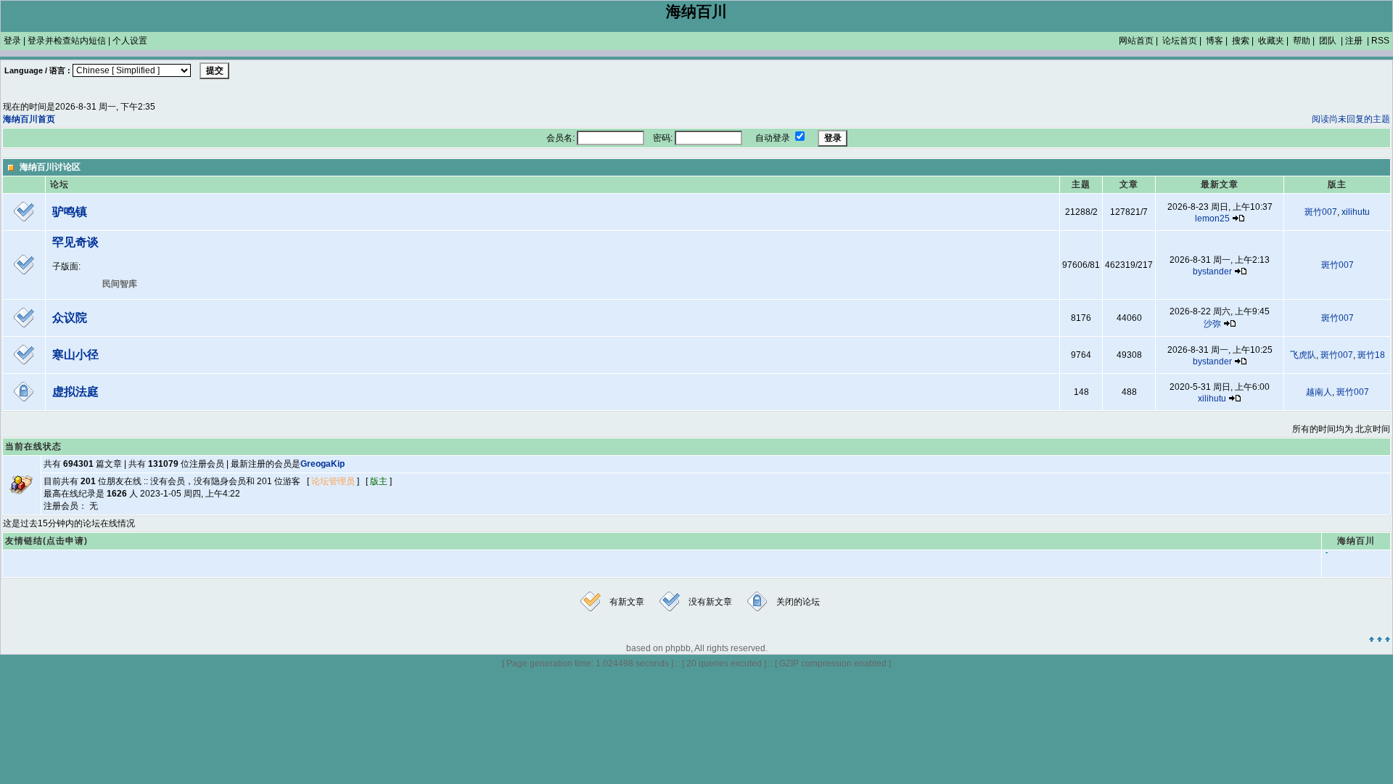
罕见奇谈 (75, 242)
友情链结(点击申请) (46, 541)
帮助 (1301, 41)
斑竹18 (1371, 355)
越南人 (1319, 392)
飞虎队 (1303, 355)
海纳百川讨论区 (50, 167)
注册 (1354, 41)
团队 (1327, 41)
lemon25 (1212, 218)
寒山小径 (75, 354)
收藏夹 (1271, 41)
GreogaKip (322, 464)
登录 (12, 41)
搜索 (1240, 41)
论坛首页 (1179, 41)
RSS (1380, 41)
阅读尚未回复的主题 (1351, 119)
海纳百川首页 (29, 119)
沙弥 (1212, 324)
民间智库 (119, 284)
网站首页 (1136, 41)
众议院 (69, 317)
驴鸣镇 (69, 211)
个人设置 (129, 41)
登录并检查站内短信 (67, 41)
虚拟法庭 (75, 391)
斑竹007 (1320, 212)
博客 (1214, 41)
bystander (1212, 271)
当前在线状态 (33, 446)
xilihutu (1355, 212)
